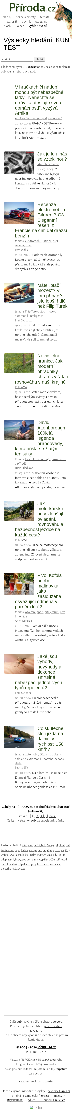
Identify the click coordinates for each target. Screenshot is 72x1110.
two (24, 859)
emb (30, 845)
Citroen (47, 241)
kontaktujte (35, 1039)
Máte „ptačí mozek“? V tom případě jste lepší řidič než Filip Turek (52, 296)
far (44, 850)
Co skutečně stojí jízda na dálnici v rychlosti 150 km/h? (50, 739)
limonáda (21, 616)
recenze (19, 245)
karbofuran (43, 864)
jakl (68, 845)
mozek (51, 311)
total (24, 845)
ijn (37, 854)
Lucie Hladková (24, 468)
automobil (21, 315)
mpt (52, 850)
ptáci (42, 311)
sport (40, 612)
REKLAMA (21, 387)
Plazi (62, 845)
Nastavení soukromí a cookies (36, 1081)
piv (41, 854)
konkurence (7, 850)
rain (33, 859)
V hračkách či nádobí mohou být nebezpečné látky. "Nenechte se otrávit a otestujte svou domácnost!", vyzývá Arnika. (39, 100)
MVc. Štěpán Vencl (48, 164)
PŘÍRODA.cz (47, 1047)
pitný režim (52, 612)
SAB (12, 854)
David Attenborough (37, 459)
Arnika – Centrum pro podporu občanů (38, 118)
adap (3, 859)
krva (39, 859)
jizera (18, 854)
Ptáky (18, 859)
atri (28, 859)
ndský (32, 854)
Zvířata (5, 854)
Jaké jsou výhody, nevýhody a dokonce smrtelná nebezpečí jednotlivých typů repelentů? (38, 672)
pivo (62, 612)
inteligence (36, 315)
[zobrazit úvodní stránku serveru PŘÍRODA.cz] (36, 8)
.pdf (56, 845)
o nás (20, 26)
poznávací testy (26, 17)
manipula (55, 864)
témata (45, 17)
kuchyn (33, 850)
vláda (18, 763)
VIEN (47, 854)
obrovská (6, 868)
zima (28, 245)
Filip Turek (31, 311)
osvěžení (30, 612)
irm (63, 854)
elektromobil (33, 241)
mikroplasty (53, 754)
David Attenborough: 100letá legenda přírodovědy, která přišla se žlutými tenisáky (40, 438)
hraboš (13, 864)
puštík (37, 845)
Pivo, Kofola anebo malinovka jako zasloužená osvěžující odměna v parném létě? (38, 591)
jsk (59, 854)
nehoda (59, 759)
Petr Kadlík (21, 250)
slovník (26, 21)
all (48, 850)
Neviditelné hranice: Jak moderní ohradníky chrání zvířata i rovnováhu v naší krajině (41, 369)
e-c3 (55, 241)
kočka (25, 854)
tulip (20, 864)
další (52, 816)
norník (10, 859)
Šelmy (50, 845)
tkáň (58, 859)
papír (17, 850)
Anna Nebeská (24, 620)
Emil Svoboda (23, 320)
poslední (48, 820)
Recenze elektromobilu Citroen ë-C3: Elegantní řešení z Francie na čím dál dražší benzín (41, 220)
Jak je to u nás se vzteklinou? (52, 156)
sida (57, 850)
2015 (67, 850)
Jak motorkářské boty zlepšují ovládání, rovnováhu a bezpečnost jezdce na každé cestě (39, 519)
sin (62, 850)
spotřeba (47, 759)
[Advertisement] (33, 943)
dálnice (19, 759)
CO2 (42, 754)
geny (33, 864)
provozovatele (53, 1026)
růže (52, 859)
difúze (26, 864)
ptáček (4, 864)
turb (40, 850)
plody (54, 854)
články (7, 17)
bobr (43, 845)
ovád (64, 859)
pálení (45, 859)
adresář (12, 21)
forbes (24, 850)
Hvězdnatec (18, 868)
